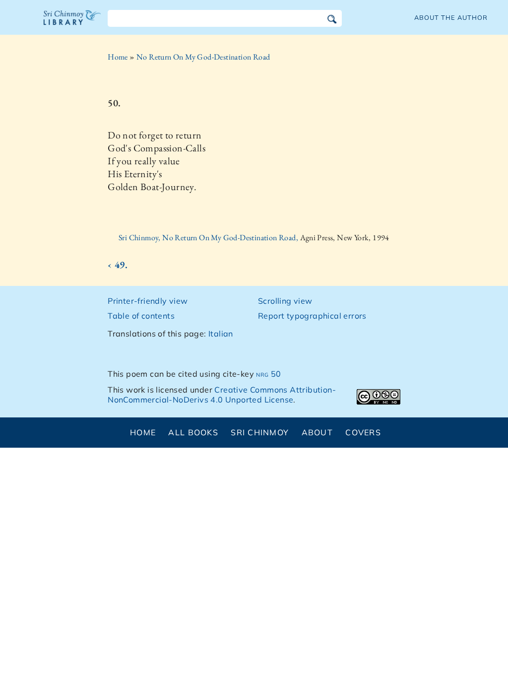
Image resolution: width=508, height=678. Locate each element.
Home (118, 57)
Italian (220, 334)
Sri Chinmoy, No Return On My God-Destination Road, (209, 237)
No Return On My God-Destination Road (203, 57)
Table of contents (141, 316)
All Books (193, 432)
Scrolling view (285, 301)
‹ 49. (117, 264)
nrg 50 (268, 374)
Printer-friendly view (148, 301)
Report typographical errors (312, 316)
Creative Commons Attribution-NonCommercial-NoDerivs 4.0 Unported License (222, 395)
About (317, 432)
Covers (363, 432)
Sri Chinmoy (260, 432)
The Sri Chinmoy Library (72, 23)
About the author (451, 17)
